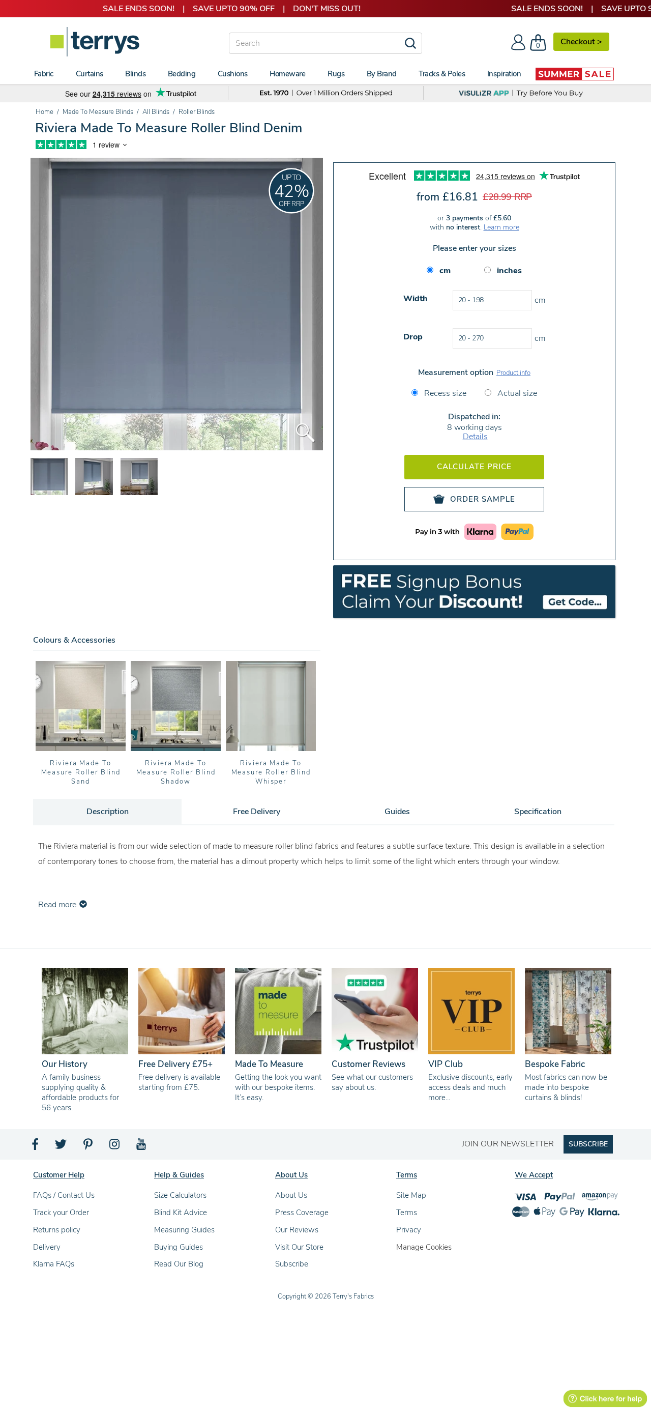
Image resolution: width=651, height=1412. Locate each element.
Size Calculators (180, 1195)
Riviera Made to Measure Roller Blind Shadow (176, 772)
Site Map (411, 1195)
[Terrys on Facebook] (35, 1146)
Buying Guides (178, 1247)
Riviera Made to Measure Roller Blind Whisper (271, 772)
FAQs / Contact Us (64, 1195)
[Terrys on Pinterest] (88, 1146)
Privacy (408, 1230)
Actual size (516, 393)
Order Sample (482, 499)
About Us (291, 1195)
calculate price (474, 467)
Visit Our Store (299, 1247)
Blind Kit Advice (180, 1212)
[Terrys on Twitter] (61, 1146)
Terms (406, 1212)
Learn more (501, 227)
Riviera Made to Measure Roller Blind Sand (81, 772)
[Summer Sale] (574, 74)
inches (509, 270)
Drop (413, 336)
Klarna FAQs (53, 1264)
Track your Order (61, 1212)
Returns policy (56, 1230)
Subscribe (291, 1264)
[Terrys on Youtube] (142, 1146)
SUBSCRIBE (588, 1144)
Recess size (444, 393)
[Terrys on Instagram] (115, 1146)
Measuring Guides (184, 1230)
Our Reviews (296, 1230)
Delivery (47, 1247)
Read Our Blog (178, 1264)
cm (445, 270)
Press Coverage (302, 1212)
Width (415, 298)
